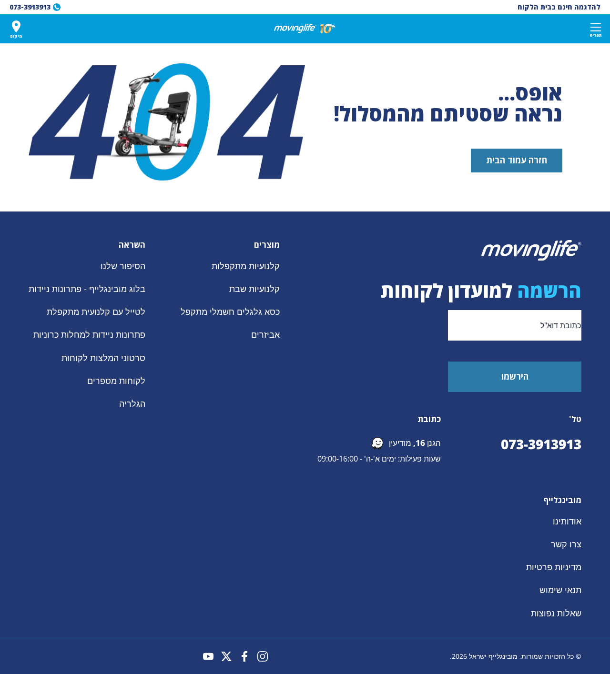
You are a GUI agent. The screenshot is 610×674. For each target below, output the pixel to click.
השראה (132, 245)
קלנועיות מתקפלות (246, 266)
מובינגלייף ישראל (493, 656)
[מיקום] (16, 26)
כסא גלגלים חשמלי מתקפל (230, 311)
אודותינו (567, 521)
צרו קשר (566, 544)
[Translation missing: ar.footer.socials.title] (262, 656)
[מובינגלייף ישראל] (305, 28)
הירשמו (515, 376)
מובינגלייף (562, 500)
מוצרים (267, 245)
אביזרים (265, 334)
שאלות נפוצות (556, 612)
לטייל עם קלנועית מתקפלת (96, 311)
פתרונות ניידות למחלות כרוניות (89, 334)
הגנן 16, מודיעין (415, 442)
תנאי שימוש (560, 589)
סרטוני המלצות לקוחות (103, 357)
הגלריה (132, 403)
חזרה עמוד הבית (516, 160)
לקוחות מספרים (116, 380)
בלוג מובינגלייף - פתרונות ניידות (87, 288)
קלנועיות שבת (254, 288)
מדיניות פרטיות (553, 567)
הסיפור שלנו (123, 266)
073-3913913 (541, 444)
